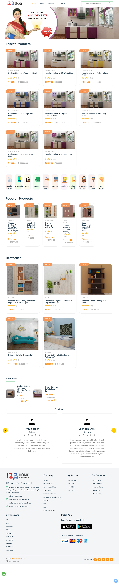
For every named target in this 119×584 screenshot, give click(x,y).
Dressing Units (83, 187)
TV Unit (55, 186)
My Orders (71, 490)
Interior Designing (97, 487)
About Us (46, 480)
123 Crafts (9, 533)
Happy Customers (49, 510)
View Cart (71, 483)
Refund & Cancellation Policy (52, 497)
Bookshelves (66, 186)
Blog (44, 507)
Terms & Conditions (49, 487)
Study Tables (9, 550)
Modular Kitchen (9, 187)
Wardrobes (9, 526)
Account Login (72, 480)
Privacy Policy (47, 483)
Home (34, 4)
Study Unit (45, 187)
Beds (27, 186)
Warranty (46, 500)
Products (51, 4)
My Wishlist (71, 487)
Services (62, 4)
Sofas (36, 186)
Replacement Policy (49, 494)
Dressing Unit (10, 536)
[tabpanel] (59, 23)
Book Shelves (10, 547)
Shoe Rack (73, 187)
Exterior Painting (97, 494)
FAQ (44, 504)
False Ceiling (96, 490)
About (42, 4)
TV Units (8, 530)
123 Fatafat (101, 187)
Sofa (7, 520)
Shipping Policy (48, 490)
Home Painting (92, 187)
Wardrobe (19, 186)
